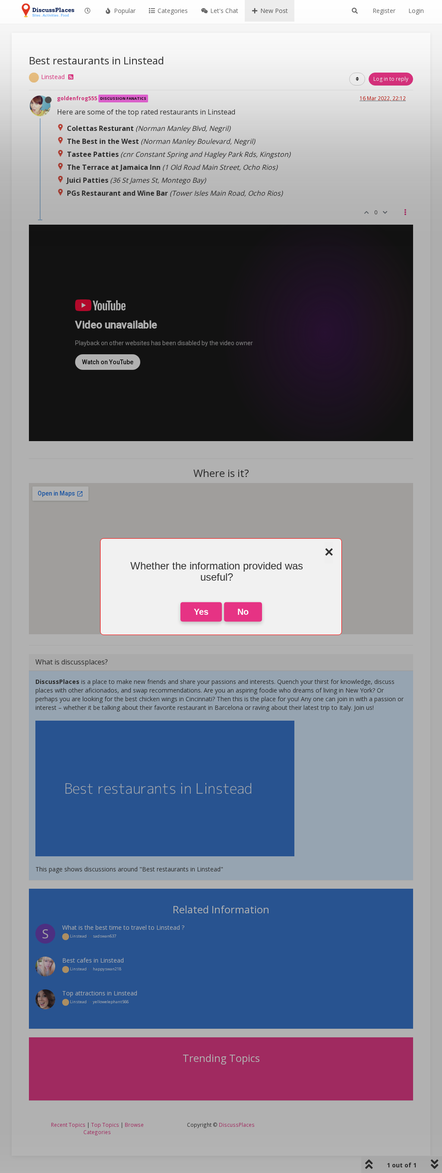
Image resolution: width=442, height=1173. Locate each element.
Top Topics (105, 1124)
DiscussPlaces (237, 1124)
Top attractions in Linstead (99, 993)
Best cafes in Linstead (93, 960)
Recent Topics (68, 1124)
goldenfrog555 (77, 98)
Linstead (53, 77)
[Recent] (88, 11)
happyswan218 (107, 969)
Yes (201, 612)
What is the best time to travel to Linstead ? (123, 927)
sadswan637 (104, 936)
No (243, 612)
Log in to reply (390, 79)
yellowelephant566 (111, 1002)
